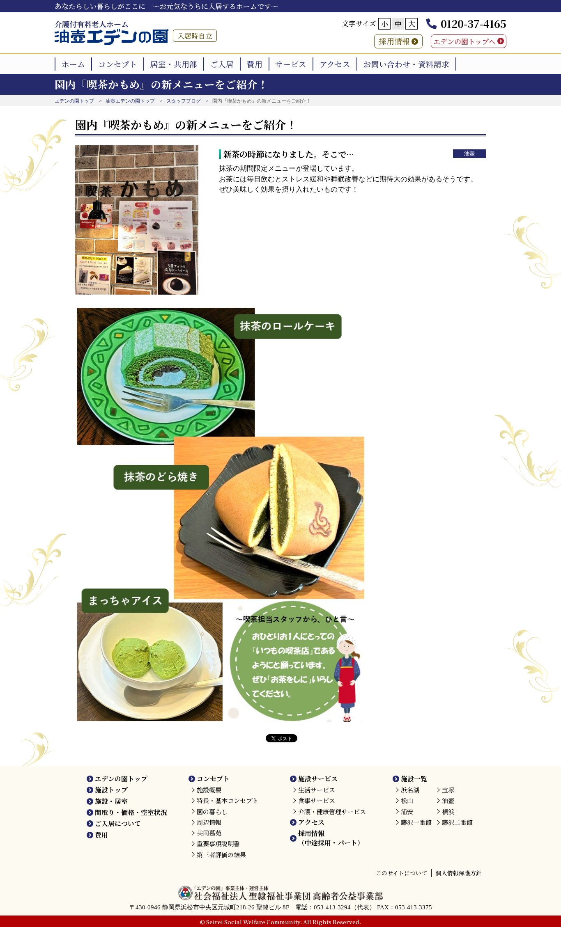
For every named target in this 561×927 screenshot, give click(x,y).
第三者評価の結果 (221, 854)
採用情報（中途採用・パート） (331, 838)
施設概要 (209, 789)
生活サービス (316, 789)
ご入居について (118, 823)
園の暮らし (212, 811)
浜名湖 (410, 789)
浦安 (407, 811)
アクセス (335, 63)
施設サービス (318, 778)
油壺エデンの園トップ (130, 101)
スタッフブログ (183, 101)
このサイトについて (401, 873)
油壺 (469, 153)
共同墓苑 (209, 833)
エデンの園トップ (74, 101)
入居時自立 (194, 35)
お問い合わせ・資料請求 (406, 63)
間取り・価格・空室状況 (131, 812)
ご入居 (222, 63)
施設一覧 (414, 778)
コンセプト (117, 63)
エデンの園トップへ (464, 41)
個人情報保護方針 (459, 873)
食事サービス (316, 800)
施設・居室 (111, 801)
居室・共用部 (173, 63)
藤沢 (416, 822)
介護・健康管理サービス (332, 811)
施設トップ (111, 789)
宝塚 (448, 789)
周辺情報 (209, 822)
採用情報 (394, 40)
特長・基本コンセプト (227, 800)
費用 (254, 63)
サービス (290, 63)
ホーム (73, 63)
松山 (407, 800)
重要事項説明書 (218, 843)
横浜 (448, 811)
